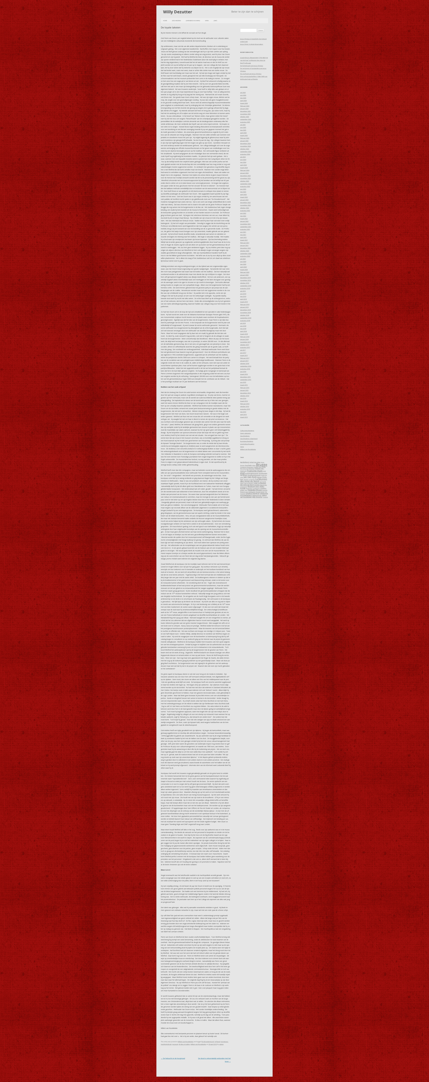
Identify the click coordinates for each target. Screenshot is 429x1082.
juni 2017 (243, 353)
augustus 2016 (245, 369)
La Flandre (252, 479)
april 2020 (243, 267)
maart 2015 (244, 385)
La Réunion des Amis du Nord (253, 480)
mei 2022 (243, 216)
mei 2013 (243, 412)
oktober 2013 (244, 406)
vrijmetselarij (246, 495)
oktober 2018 (244, 315)
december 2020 (245, 248)
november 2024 (245, 146)
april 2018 (243, 331)
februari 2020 (244, 272)
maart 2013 (244, 417)
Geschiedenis (176, 21)
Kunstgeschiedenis (246, 441)
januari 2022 (244, 221)
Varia (207, 21)
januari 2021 (244, 245)
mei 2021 (243, 235)
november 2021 (245, 224)
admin (221, 1044)
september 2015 (245, 380)
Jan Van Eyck (250, 476)
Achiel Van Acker (255, 462)
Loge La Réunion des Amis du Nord (253, 484)
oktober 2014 (244, 396)
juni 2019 (243, 294)
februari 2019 (244, 305)
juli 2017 (243, 350)
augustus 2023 (245, 186)
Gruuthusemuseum (254, 475)
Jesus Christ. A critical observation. (251, 44)
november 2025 (245, 114)
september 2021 (245, 227)
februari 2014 (244, 404)
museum (175, 1044)
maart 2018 (244, 334)
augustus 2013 (245, 409)
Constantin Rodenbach (247, 467)
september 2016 (245, 366)
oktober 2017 (244, 345)
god (242, 473)
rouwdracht (256, 488)
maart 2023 (244, 197)
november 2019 (245, 280)
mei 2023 (243, 192)
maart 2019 (244, 302)
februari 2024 (244, 170)
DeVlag (256, 467)
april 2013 (243, 415)
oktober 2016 (244, 364)
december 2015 (245, 377)
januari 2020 (244, 275)
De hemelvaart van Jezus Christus (251, 66)
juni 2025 (243, 127)
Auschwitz (248, 465)
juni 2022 (243, 213)
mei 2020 (243, 264)
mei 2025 (243, 130)
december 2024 (245, 144)
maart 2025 (244, 135)
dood (260, 467)
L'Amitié (245, 479)
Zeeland (265, 497)
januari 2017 (244, 361)
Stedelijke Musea (255, 490)
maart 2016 (244, 374)
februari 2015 (244, 388)
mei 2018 (243, 329)
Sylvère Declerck (252, 493)
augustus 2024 (245, 154)
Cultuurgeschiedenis (247, 431)
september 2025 (245, 119)
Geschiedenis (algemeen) (249, 439)
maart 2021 (244, 240)
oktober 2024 (244, 149)
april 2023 (243, 195)
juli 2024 (243, 157)
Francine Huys (255, 470)
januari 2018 (244, 339)
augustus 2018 (245, 321)
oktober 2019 (244, 283)
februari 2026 (244, 106)
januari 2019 (244, 307)
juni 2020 (243, 262)
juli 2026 (243, 93)
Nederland (249, 488)
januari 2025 (244, 141)
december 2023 (245, 176)
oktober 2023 (244, 181)
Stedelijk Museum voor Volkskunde (253, 491)
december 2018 (245, 310)
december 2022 (245, 203)
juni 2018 (243, 326)
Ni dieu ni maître (184, 1044)
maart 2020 (244, 270)
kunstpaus (224, 1042)
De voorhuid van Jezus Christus (250, 74)
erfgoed (217, 1042)
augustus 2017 (245, 347)
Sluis (246, 490)
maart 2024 (244, 168)
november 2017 (245, 342)
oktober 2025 (244, 117)
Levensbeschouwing (193, 21)
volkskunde (264, 493)
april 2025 (243, 133)
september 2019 (245, 286)
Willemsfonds (257, 495)
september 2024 (245, 152)
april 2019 (243, 299)
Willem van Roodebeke (185, 1042)
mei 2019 (243, 296)
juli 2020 (243, 259)
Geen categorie (245, 433)
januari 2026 (244, 109)
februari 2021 (244, 243)
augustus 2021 (245, 229)
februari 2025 (244, 138)
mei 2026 (243, 98)
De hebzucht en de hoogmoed (173, 1058)
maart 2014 (244, 401)
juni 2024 (243, 160)
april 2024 (243, 165)
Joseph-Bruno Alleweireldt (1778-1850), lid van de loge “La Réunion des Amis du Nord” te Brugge (254, 60)
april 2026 (243, 101)
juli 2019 (243, 291)
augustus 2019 (245, 288)
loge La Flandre (248, 483)
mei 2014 (243, 398)
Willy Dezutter (177, 12)
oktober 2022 (244, 208)
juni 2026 (243, 95)
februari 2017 (244, 358)
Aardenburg (244, 462)
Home (165, 21)
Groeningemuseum (251, 473)
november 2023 (245, 178)
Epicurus (252, 469)
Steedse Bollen (260, 492)
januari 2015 (244, 390)
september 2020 (245, 254)
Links (215, 21)
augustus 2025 (245, 122)
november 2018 (245, 313)
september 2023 (245, 184)
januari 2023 (244, 200)
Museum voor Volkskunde (252, 487)
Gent (264, 471)
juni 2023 (243, 189)
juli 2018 (243, 323)
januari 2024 (244, 173)
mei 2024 (243, 162)
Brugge (261, 464)
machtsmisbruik (166, 1044)
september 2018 (245, 318)
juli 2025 (243, 125)
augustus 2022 (245, 211)
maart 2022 (244, 219)
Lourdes (257, 485)
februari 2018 (244, 337)
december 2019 (245, 278)
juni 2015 (243, 382)
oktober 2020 (244, 251)
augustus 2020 (245, 256)
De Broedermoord (208, 1042)
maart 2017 (244, 355)
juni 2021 (243, 232)
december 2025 (245, 111)
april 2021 (243, 237)
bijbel (254, 465)
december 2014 (245, 393)
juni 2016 (243, 372)
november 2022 (245, 205)
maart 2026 (244, 103)
